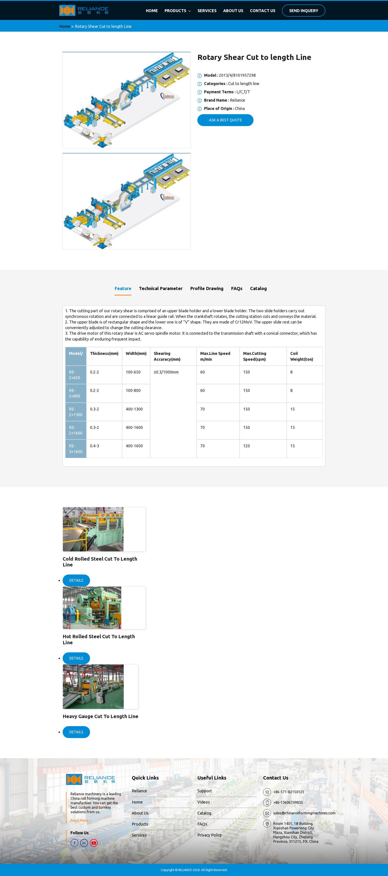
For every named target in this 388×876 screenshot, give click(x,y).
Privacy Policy (209, 835)
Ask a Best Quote (225, 120)
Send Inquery (303, 10)
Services (139, 835)
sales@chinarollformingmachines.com (304, 813)
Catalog (204, 813)
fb (74, 843)
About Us (140, 813)
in (84, 843)
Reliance (139, 791)
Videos (203, 802)
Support (204, 791)
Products (140, 824)
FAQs (202, 824)
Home (137, 802)
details (76, 580)
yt (94, 843)
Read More (79, 820)
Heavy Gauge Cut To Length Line (100, 716)
